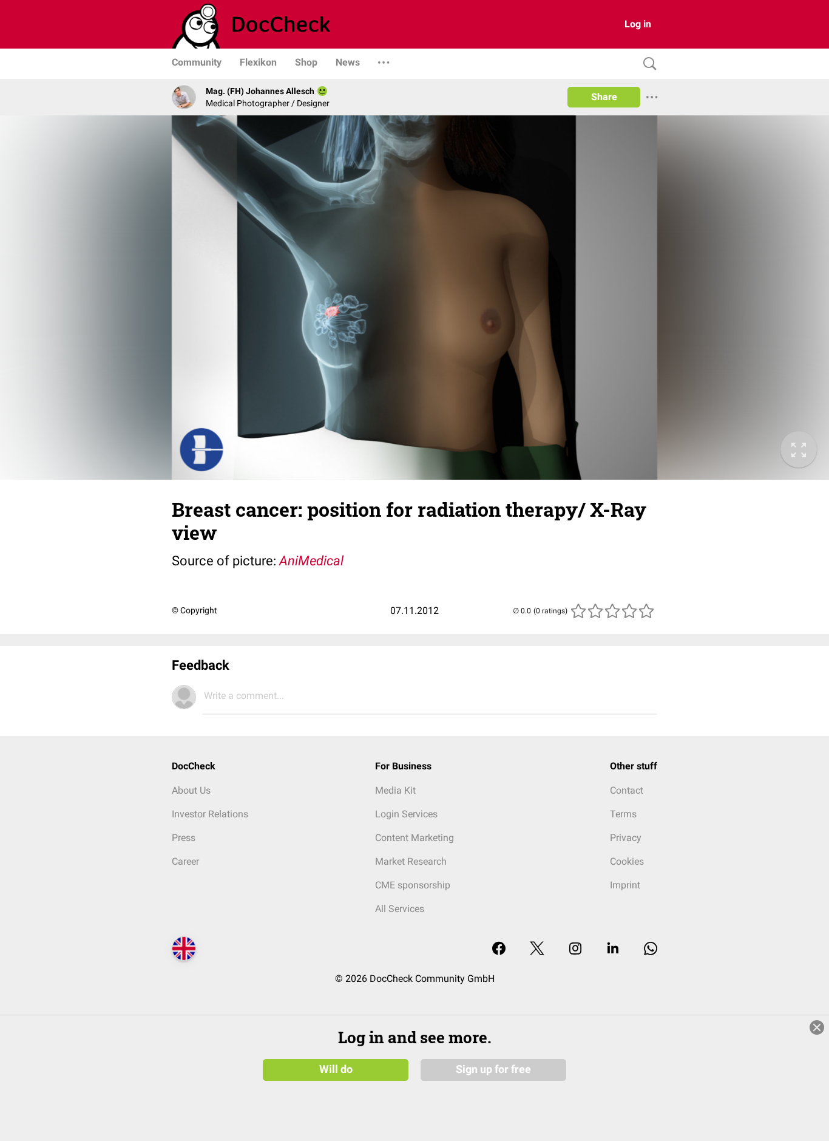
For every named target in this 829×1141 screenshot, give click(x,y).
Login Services (406, 814)
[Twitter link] (537, 949)
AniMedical (311, 560)
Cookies (627, 861)
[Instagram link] (575, 949)
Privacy (625, 837)
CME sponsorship (412, 885)
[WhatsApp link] (650, 949)
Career (185, 861)
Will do (336, 1069)
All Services (399, 909)
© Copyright (194, 610)
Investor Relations (210, 814)
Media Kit (395, 790)
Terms (623, 814)
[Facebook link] (499, 949)
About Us (191, 790)
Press (183, 837)
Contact (626, 790)
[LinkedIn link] (613, 949)
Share (604, 97)
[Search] (647, 64)
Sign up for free (493, 1069)
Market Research (411, 861)
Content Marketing (414, 837)
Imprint (625, 885)
